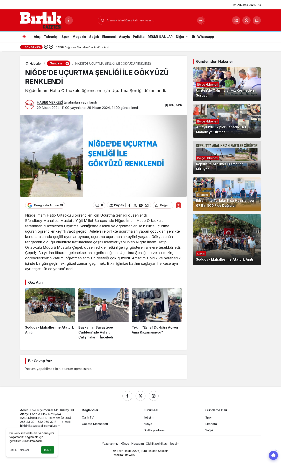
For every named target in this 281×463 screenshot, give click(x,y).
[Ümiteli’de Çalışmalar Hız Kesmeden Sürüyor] (227, 84)
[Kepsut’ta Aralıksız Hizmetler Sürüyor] (227, 157)
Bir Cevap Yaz (40, 361)
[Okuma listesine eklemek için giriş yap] (178, 205)
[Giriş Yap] (246, 20)
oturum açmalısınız (76, 369)
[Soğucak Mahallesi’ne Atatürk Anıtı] (50, 314)
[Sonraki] (51, 47)
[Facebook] (127, 396)
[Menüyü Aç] (69, 20)
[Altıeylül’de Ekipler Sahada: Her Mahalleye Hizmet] (227, 121)
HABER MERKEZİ (50, 102)
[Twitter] (140, 396)
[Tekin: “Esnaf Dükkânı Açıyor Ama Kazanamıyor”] (157, 314)
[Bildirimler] (257, 20)
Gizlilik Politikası (19, 449)
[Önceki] (46, 47)
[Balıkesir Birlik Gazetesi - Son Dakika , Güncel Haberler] (40, 20)
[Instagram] (154, 396)
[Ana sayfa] (24, 36)
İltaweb (129, 455)
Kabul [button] (47, 450)
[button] (236, 20)
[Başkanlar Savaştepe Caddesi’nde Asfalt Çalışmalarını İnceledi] (103, 314)
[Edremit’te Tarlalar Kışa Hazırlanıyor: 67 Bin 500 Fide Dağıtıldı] (227, 194)
